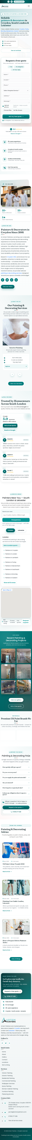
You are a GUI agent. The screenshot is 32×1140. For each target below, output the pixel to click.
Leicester (12, 1031)
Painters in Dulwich (10, 578)
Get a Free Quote (10, 425)
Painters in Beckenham (12, 566)
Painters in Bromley (11, 574)
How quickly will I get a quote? (12, 767)
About (4, 1054)
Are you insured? (8, 782)
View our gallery (16, 700)
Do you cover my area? (10, 772)
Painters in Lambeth (11, 558)
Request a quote (26, 621)
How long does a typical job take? (13, 788)
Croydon (22, 29)
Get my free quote (15, 116)
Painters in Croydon (11, 550)
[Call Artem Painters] (8, 2)
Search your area (7, 511)
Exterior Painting (7, 1076)
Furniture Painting (7, 1091)
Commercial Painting (9, 1081)
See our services (16, 50)
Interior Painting (7, 1073)
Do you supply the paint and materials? (14, 777)
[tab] (10, 530)
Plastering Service (8, 1094)
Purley (27, 29)
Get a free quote (16, 706)
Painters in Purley (10, 562)
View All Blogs (16, 959)
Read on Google (15, 133)
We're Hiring (6, 1065)
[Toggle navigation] (28, 6)
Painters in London (10, 554)
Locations (5, 1062)
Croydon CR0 (11, 257)
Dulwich (16, 31)
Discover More (7, 287)
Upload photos (15, 106)
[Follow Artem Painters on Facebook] (2, 1043)
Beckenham (10, 31)
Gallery (4, 1057)
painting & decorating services (11, 273)
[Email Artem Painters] (12, 2)
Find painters (16, 520)
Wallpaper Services (8, 1083)
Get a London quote (11, 545)
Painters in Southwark (11, 569)
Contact (4, 1060)
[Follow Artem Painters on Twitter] (6, 1043)
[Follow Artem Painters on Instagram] (9, 1043)
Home (4, 1052)
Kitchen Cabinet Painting (10, 1089)
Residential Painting (8, 1078)
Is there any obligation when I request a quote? (14, 793)
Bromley (3, 31)
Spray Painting (6, 1086)
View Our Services (16, 384)
